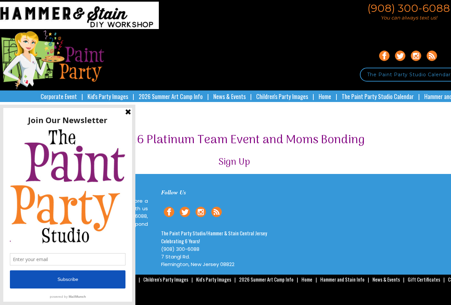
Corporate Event (59, 96)
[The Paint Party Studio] (79, 27)
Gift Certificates (424, 279)
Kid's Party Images (107, 96)
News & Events (229, 96)
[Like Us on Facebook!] (384, 62)
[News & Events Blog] (432, 62)
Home (325, 96)
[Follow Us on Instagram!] (416, 62)
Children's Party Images (282, 96)
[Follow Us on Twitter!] (400, 62)
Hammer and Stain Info (342, 279)
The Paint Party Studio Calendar (378, 96)
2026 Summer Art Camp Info (171, 96)
